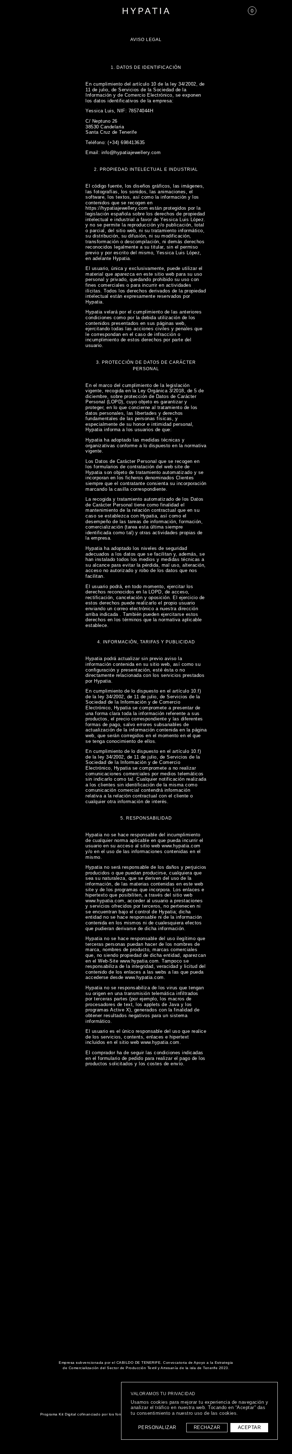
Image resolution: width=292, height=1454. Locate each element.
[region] (199, 1411)
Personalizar (157, 1427)
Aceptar (249, 1427)
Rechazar (207, 1427)
